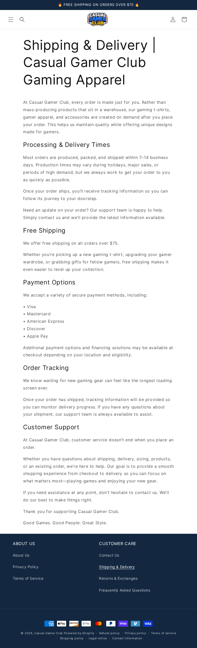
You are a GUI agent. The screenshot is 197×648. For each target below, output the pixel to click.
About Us (21, 555)
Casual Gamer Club (48, 633)
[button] (10, 19)
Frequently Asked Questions (124, 590)
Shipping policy (72, 638)
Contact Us (109, 555)
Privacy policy (135, 633)
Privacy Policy (25, 567)
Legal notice (98, 638)
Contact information (127, 638)
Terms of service (163, 633)
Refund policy (109, 633)
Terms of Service (28, 578)
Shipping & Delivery (117, 567)
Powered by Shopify (79, 633)
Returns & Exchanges (118, 578)
